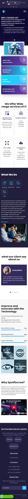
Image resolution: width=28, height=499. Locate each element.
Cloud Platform (14, 457)
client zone (18, 439)
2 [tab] (13, 292)
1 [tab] (10, 292)
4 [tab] (17, 292)
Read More (4, 222)
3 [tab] (15, 292)
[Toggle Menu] (25, 11)
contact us (9, 439)
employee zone (14, 446)
